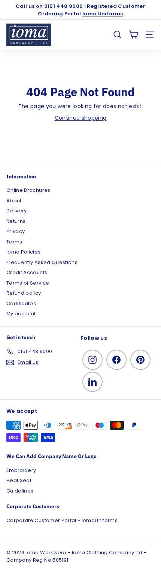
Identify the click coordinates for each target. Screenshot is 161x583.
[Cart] (133, 35)
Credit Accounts (26, 272)
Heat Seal (18, 480)
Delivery (16, 210)
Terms (14, 241)
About (14, 200)
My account (21, 313)
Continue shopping (81, 118)
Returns (15, 221)
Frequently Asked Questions (42, 262)
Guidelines (20, 490)
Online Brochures (28, 190)
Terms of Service (27, 282)
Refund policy (23, 293)
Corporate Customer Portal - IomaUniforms (62, 520)
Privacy (15, 231)
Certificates (21, 303)
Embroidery (21, 470)
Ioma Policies (23, 251)
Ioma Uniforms (102, 13)
